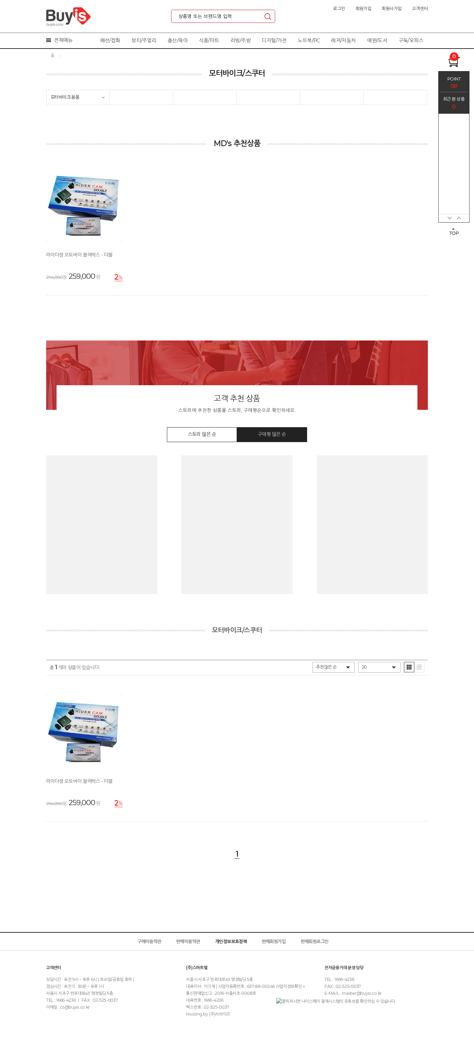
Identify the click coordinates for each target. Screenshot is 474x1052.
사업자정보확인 (289, 986)
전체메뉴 (63, 40)
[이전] (446, 218)
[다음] (461, 218)
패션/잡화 (110, 40)
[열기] (103, 97)
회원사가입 (391, 8)
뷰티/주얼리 (144, 40)
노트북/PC (309, 40)
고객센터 (420, 8)
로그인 (339, 8)
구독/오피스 (411, 40)
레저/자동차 (343, 40)
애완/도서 (377, 40)
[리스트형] (419, 667)
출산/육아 (178, 40)
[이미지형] (409, 667)
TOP (454, 233)
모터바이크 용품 (65, 97)
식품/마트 (209, 40)
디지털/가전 (274, 40)
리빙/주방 (240, 40)
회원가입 (364, 8)
